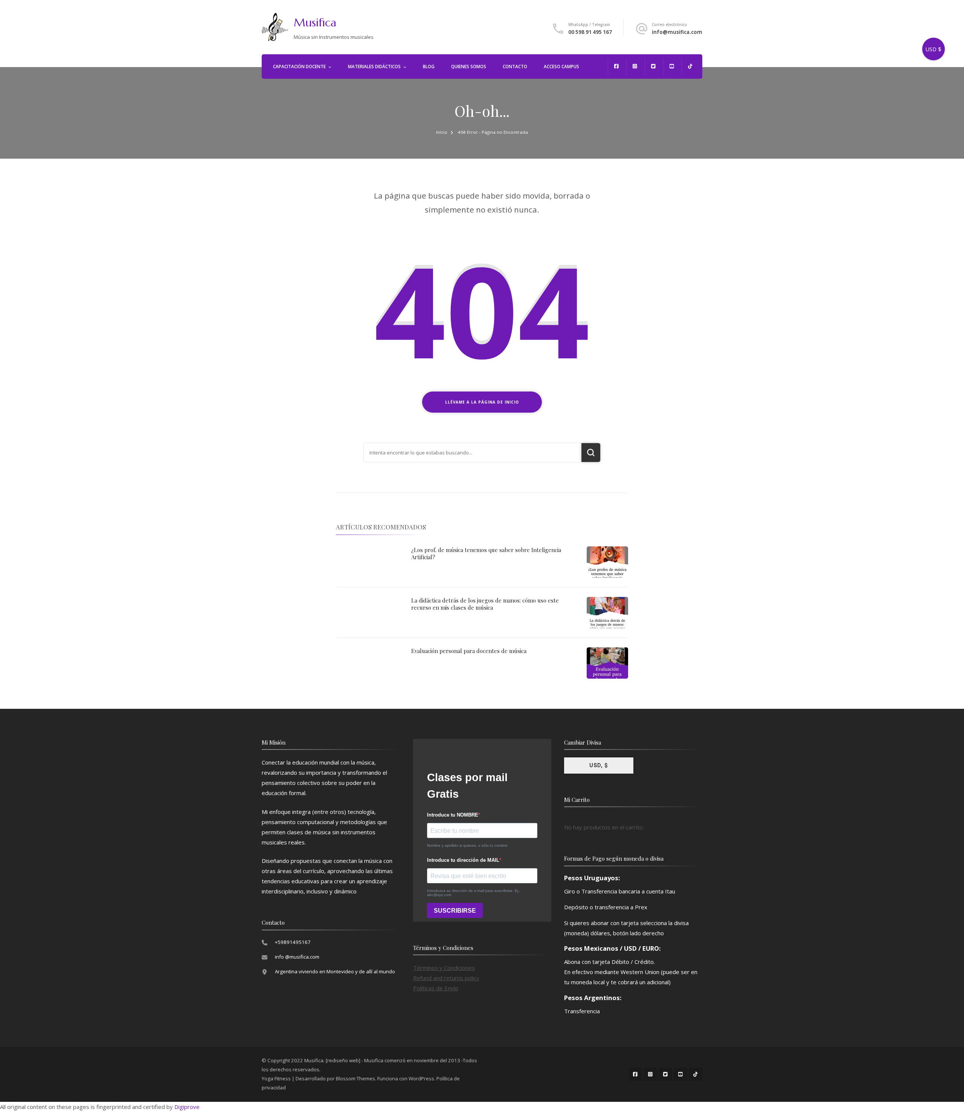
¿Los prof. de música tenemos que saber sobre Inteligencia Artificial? (486, 553)
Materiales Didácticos (374, 66)
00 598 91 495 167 (590, 32)
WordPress (421, 1078)
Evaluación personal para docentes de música (468, 651)
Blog (429, 66)
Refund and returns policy (446, 978)
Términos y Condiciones (444, 967)
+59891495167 (293, 942)
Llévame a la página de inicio (482, 402)
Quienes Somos (468, 66)
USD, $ (598, 765)
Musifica (315, 22)
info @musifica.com (297, 956)
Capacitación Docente (299, 66)
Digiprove (187, 1106)
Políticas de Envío (435, 988)
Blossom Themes (355, 1078)
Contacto (515, 66)
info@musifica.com (677, 32)
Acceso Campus (561, 66)
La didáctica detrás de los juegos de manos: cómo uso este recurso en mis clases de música (485, 604)
